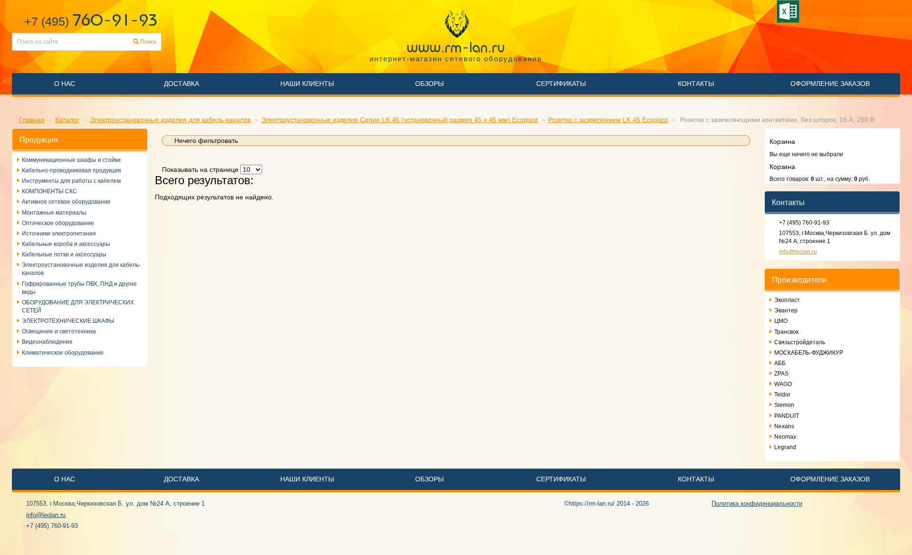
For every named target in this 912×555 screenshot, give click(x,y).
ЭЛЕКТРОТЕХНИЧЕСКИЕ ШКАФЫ (68, 321)
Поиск (147, 41)
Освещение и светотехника (59, 331)
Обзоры (429, 83)
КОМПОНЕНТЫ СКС (49, 191)
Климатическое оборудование (63, 352)
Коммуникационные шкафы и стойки (71, 160)
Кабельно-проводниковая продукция (71, 170)
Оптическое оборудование (58, 223)
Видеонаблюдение (47, 342)
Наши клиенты (307, 83)
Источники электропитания (59, 233)
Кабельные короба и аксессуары (66, 244)
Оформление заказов (830, 83)
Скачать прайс (790, 11)
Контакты (696, 83)
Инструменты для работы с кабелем (71, 181)
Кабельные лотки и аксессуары (64, 254)
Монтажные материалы (54, 212)
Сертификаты (561, 83)
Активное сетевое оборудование (66, 201)
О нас (64, 83)
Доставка (181, 83)
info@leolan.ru (798, 251)
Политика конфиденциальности (757, 503)
